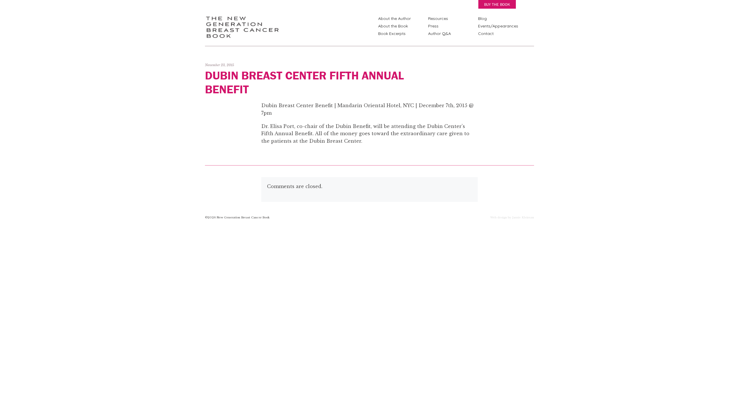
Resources (438, 18)
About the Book (393, 26)
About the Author (394, 18)
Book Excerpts (392, 33)
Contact (486, 33)
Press (433, 26)
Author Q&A (439, 33)
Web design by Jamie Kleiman (512, 217)
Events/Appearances (498, 26)
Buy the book (497, 4)
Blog (482, 18)
